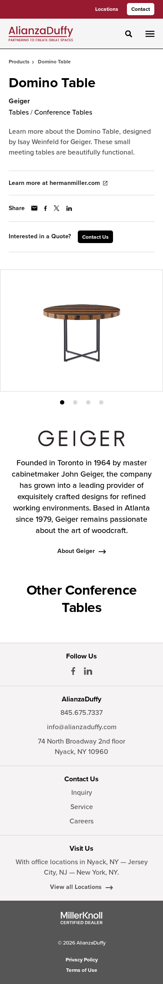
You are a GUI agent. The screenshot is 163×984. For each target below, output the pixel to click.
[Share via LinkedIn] (69, 208)
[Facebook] (73, 671)
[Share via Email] (34, 208)
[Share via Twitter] (56, 208)
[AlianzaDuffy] (41, 33)
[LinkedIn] (88, 671)
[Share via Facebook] (45, 208)
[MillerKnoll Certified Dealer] (81, 918)
